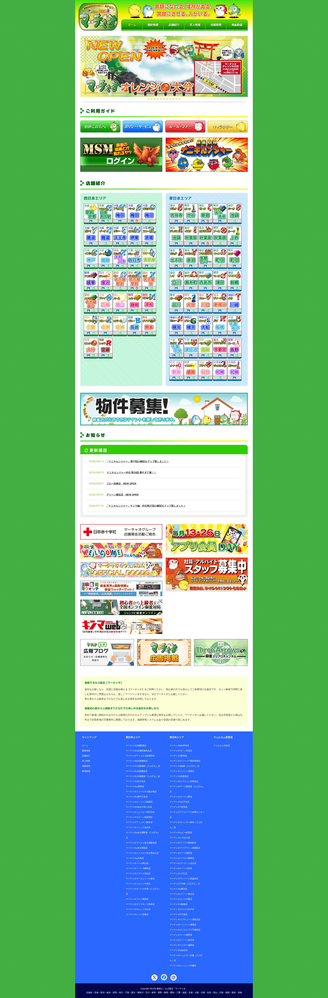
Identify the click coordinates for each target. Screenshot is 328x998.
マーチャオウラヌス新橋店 (182, 858)
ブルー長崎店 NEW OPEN (121, 483)
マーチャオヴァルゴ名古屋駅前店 (141, 842)
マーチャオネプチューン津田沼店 (185, 919)
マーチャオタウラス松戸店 (182, 909)
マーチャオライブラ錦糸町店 (183, 842)
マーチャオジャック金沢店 (138, 827)
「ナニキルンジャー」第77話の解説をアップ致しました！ (137, 461)
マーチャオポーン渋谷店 (181, 750)
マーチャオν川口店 (178, 873)
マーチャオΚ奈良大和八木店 (139, 807)
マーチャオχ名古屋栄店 (137, 848)
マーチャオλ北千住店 (179, 801)
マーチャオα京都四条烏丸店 (139, 750)
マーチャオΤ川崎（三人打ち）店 (185, 883)
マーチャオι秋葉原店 (179, 776)
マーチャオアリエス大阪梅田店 (140, 755)
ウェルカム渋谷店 (222, 745)
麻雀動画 (236, 25)
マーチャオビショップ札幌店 (183, 965)
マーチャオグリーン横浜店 (182, 894)
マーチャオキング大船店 (181, 899)
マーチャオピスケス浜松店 (138, 873)
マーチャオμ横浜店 (178, 888)
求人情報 (194, 25)
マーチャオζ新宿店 (178, 755)
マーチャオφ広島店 (135, 858)
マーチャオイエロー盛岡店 (182, 945)
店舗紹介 (173, 25)
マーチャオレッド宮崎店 (137, 914)
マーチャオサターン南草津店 (139, 817)
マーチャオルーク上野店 (181, 796)
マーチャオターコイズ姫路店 (139, 801)
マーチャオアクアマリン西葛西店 (185, 848)
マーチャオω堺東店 (135, 786)
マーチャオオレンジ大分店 (138, 909)
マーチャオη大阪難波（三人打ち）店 (143, 776)
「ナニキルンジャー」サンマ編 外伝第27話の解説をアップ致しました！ (146, 505)
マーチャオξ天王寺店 (135, 781)
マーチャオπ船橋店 (178, 904)
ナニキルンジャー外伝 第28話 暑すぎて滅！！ (131, 472)
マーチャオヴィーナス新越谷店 (184, 878)
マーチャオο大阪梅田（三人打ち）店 (143, 766)
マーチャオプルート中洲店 (138, 883)
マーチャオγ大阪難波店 (136, 771)
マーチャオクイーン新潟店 (182, 940)
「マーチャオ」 (180, 988)
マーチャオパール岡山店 (137, 863)
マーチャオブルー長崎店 (137, 899)
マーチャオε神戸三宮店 (137, 796)
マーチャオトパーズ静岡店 (138, 868)
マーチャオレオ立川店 (180, 837)
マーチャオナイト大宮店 (181, 868)
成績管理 (215, 25)
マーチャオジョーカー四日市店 (140, 812)
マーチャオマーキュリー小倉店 (140, 878)
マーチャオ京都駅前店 (136, 745)
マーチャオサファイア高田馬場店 (185, 761)
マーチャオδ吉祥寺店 (179, 745)
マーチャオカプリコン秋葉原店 (184, 781)
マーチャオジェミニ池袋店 (182, 771)
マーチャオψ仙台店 (179, 950)
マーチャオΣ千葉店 (178, 914)
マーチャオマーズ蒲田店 (181, 853)
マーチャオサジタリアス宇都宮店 (185, 929)
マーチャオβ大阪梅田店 (137, 761)
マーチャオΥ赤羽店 (178, 807)
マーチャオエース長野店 (181, 935)
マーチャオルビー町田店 (181, 832)
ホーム (132, 25)
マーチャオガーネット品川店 (183, 863)
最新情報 (152, 25)
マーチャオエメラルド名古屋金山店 (142, 853)
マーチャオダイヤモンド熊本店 (140, 904)
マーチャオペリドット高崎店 (183, 924)
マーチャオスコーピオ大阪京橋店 (141, 791)
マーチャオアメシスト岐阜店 (139, 822)
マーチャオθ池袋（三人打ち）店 (184, 766)
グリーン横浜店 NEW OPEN (122, 494)
